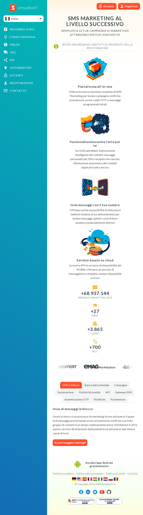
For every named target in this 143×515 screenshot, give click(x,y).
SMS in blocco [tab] (71, 385)
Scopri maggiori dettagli (70, 442)
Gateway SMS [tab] (123, 392)
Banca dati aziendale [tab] (97, 385)
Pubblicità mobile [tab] (89, 392)
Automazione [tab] (66, 392)
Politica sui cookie (115, 473)
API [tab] (107, 392)
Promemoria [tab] (117, 399)
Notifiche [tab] (99, 399)
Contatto (132, 473)
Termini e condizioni (63, 473)
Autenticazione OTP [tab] (76, 399)
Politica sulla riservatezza (89, 473)
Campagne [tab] (120, 385)
